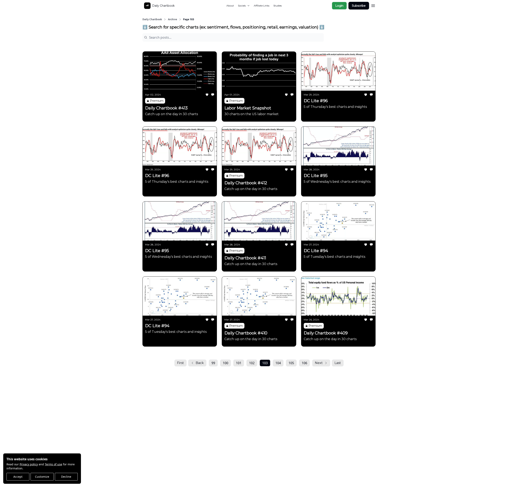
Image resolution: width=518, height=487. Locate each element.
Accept (17, 477)
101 (238, 363)
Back (200, 363)
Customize (42, 477)
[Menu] (373, 5)
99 (213, 363)
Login (339, 5)
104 (278, 363)
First (180, 363)
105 (291, 363)
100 (225, 363)
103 (265, 363)
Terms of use (53, 464)
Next (319, 363)
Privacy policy (29, 464)
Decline (66, 477)
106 (304, 363)
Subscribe (359, 5)
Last (337, 363)
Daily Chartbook (152, 19)
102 (252, 363)
